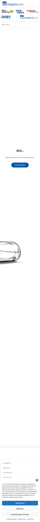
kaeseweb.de (7, 477)
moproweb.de (7, 472)
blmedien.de (7, 463)
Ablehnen (20, 509)
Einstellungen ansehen (20, 514)
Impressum (30, 519)
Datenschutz (22, 519)
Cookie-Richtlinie (11, 519)
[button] (37, 480)
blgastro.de (6, 468)
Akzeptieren (20, 503)
